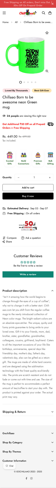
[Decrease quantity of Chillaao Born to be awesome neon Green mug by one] (18, 177)
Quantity (7, 177)
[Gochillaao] (28, 13)
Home (5, 22)
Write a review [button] (28, 274)
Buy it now (28, 196)
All (16, 22)
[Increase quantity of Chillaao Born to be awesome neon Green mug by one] (49, 177)
